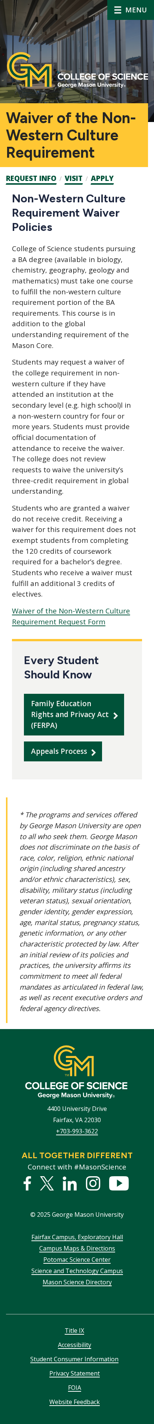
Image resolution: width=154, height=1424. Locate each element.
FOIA (74, 1387)
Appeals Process (59, 751)
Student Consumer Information (74, 1359)
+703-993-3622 (77, 1131)
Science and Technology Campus (77, 1271)
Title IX (74, 1330)
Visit (74, 178)
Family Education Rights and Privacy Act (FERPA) (70, 714)
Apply (102, 178)
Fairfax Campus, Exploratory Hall (77, 1237)
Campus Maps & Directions (77, 1248)
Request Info (31, 178)
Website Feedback (74, 1402)
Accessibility (74, 1345)
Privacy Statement (74, 1373)
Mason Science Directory (77, 1282)
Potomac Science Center (77, 1259)
